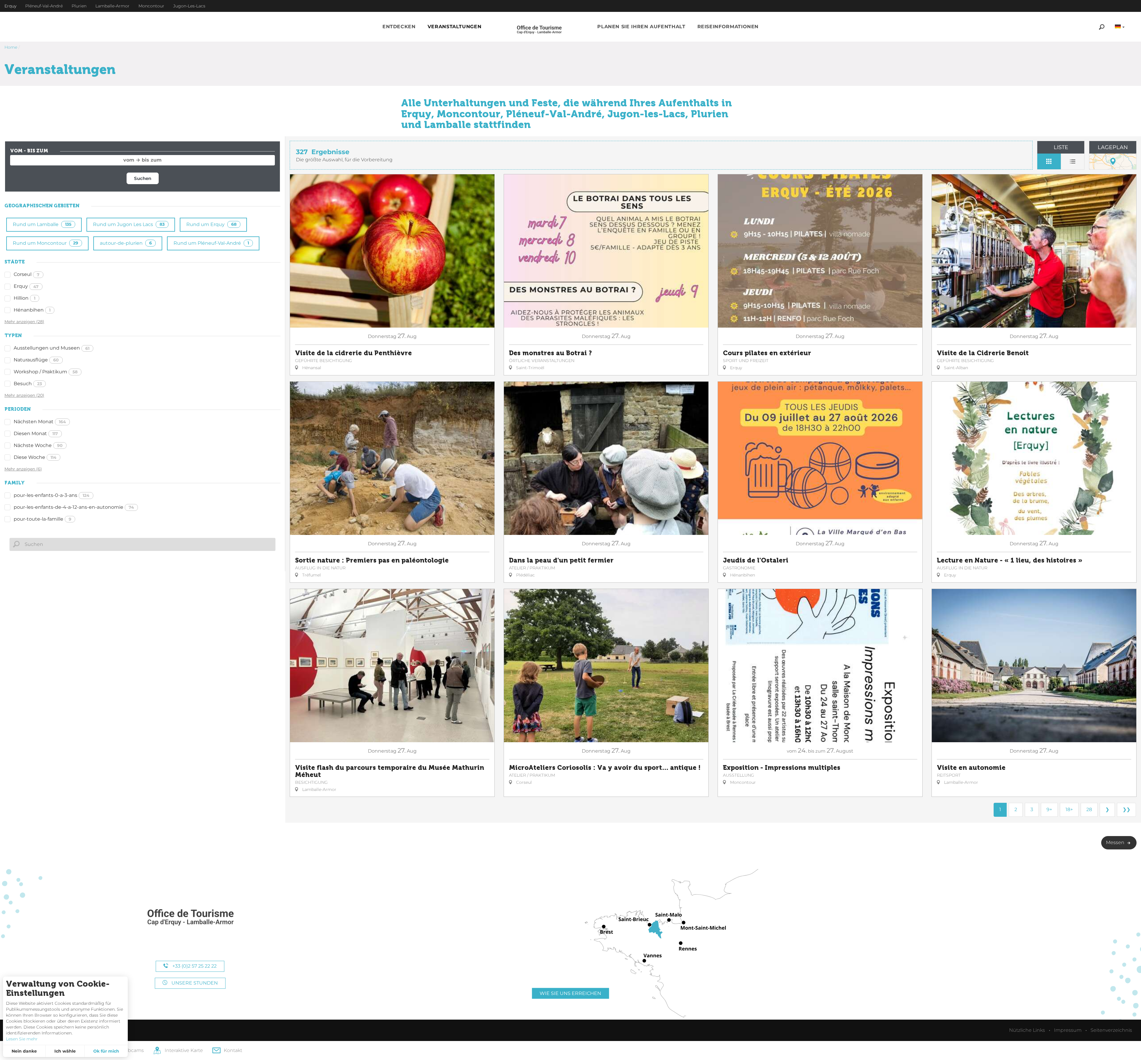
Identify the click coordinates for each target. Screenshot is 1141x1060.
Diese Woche (35, 457)
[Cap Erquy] (190, 917)
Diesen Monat (36, 433)
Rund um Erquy (211, 224)
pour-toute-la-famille (42, 519)
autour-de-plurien (126, 243)
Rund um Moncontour (45, 243)
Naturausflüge (36, 360)
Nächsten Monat (40, 421)
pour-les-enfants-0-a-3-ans (51, 495)
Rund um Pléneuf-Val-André (211, 243)
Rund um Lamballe (42, 224)
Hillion (24, 298)
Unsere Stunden (194, 983)
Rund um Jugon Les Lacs (129, 224)
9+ (1049, 809)
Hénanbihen (32, 310)
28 (1089, 809)
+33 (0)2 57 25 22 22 (194, 966)
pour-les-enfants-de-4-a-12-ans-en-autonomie (74, 507)
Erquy (26, 286)
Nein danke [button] (24, 1051)
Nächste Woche (38, 445)
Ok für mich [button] (106, 1051)
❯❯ (1126, 809)
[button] (399, 26)
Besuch (28, 383)
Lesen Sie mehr (22, 1039)
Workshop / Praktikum (46, 372)
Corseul (27, 274)
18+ (1069, 809)
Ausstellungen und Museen (51, 348)
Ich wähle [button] (65, 1051)
